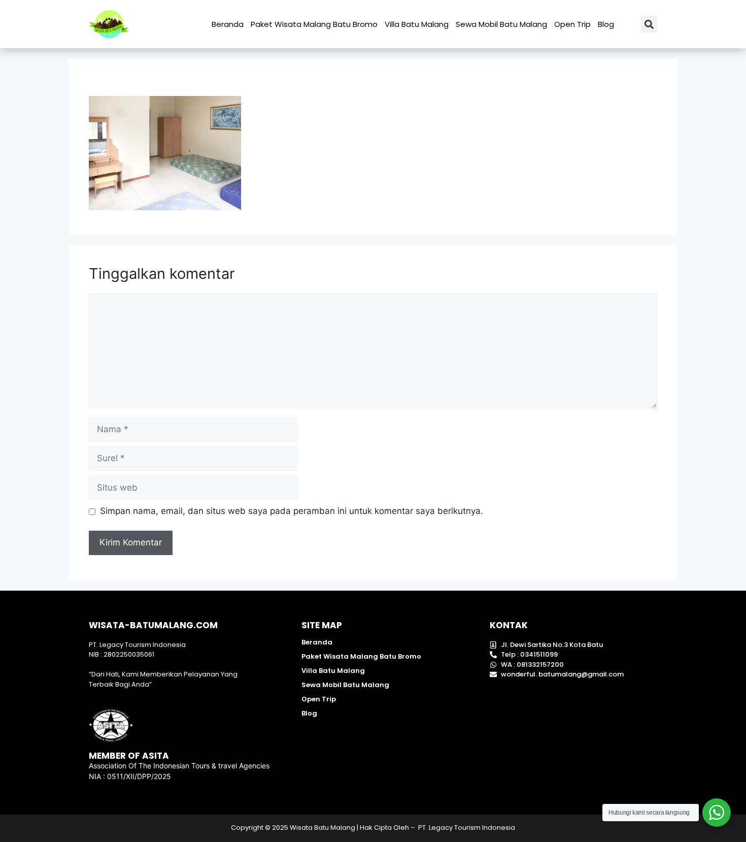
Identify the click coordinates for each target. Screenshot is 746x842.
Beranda (228, 24)
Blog (606, 24)
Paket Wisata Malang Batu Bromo (314, 24)
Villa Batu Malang (417, 24)
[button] (648, 24)
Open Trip (572, 24)
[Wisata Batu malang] (109, 24)
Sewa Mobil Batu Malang (501, 24)
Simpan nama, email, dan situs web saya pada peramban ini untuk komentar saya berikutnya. (291, 511)
